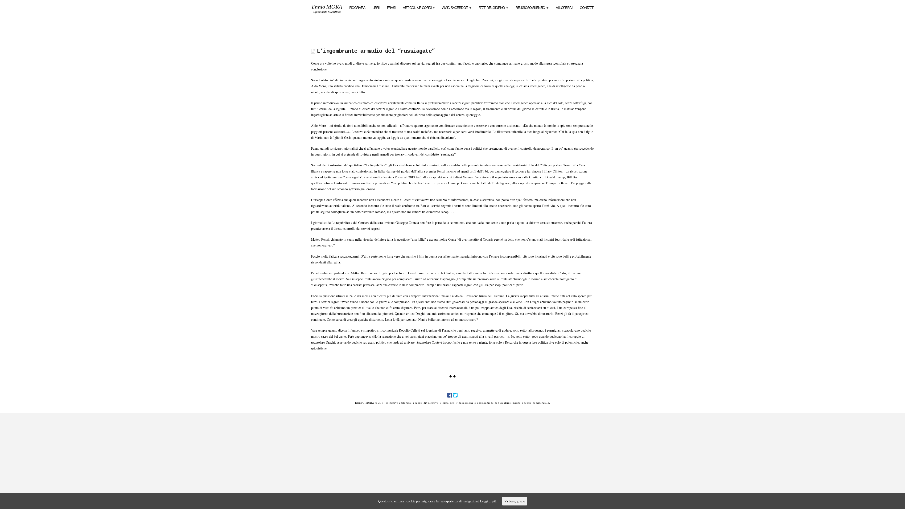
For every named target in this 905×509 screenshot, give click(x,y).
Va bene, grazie (514, 501)
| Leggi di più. (488, 501)
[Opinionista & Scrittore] (327, 10)
